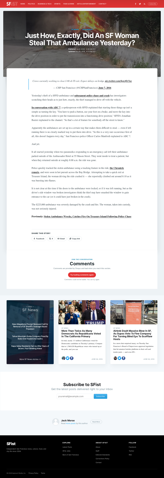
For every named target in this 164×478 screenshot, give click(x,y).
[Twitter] (140, 4)
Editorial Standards (103, 455)
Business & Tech (44, 4)
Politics (31, 4)
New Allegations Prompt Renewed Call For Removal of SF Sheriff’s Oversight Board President (30, 326)
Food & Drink (68, 4)
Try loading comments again (82, 275)
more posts (71, 423)
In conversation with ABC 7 (46, 107)
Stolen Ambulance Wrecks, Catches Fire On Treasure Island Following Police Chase (87, 216)
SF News (75, 29)
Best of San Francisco (71, 455)
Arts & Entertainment (86, 4)
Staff (97, 451)
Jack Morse (87, 29)
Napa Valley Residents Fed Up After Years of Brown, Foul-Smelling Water (30, 347)
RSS (130, 455)
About (98, 447)
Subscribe (152, 4)
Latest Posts (67, 447)
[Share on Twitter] (68, 358)
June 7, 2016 (104, 87)
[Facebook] (136, 4)
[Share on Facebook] (72, 358)
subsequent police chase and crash (91, 95)
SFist (11, 443)
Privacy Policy (33, 473)
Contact (102, 4)
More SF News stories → (30, 359)
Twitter (131, 451)
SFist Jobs (66, 451)
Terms (43, 473)
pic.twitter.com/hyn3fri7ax (118, 81)
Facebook (132, 447)
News (23, 4)
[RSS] (145, 4)
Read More (96, 422)
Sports (57, 4)
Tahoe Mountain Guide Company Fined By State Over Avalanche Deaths (30, 337)
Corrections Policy (102, 459)
